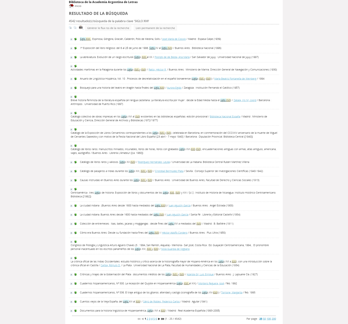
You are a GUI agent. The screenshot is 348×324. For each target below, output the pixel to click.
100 (269, 318)
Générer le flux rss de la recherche (108, 28)
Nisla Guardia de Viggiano (175, 249)
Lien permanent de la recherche (155, 28)
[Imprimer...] (81, 28)
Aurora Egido (174, 87)
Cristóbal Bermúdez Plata (169, 171)
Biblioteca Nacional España (225, 116)
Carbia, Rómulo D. (111, 265)
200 (274, 318)
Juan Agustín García (179, 205)
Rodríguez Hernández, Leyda (154, 162)
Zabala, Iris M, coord (245, 100)
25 (260, 318)
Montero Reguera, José (211, 283)
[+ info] (71, 39)
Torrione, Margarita (231, 292)
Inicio (77, 6)
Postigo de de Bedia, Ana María (172, 57)
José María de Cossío (174, 39)
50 (264, 318)
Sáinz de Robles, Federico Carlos (161, 301)
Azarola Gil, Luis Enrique (200, 274)
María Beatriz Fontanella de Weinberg (235, 78)
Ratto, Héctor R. (157, 69)
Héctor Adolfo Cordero (174, 232)
